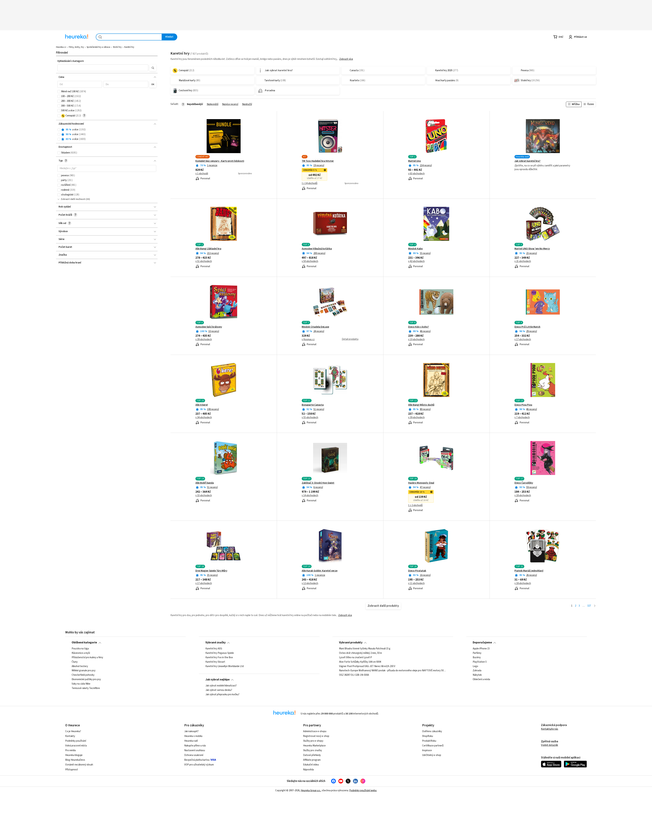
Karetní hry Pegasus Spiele (219, 653)
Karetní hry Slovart (215, 661)
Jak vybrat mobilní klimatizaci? (221, 685)
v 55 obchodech (310, 417)
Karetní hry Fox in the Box (219, 657)
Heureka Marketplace (314, 745)
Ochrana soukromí (193, 755)
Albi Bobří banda (204, 483)
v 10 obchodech (416, 339)
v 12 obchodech (310, 583)
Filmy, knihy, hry (76, 47)
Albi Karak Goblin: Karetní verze (319, 571)
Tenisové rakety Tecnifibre (86, 688)
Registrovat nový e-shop (316, 736)
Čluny (75, 661)
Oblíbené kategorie (84, 643)
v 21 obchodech (522, 261)
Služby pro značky (312, 750)
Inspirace (427, 750)
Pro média (70, 750)
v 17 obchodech (522, 339)
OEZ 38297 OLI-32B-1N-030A (354, 675)
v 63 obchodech (416, 173)
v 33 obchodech (203, 495)
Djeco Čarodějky (523, 483)
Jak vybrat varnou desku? (218, 690)
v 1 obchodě (201, 173)
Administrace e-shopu (314, 731)
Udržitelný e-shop (431, 755)
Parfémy (477, 653)
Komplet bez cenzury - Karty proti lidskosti (219, 161)
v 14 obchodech (310, 495)
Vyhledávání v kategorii (70, 61)
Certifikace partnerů (432, 745)
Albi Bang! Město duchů (421, 405)
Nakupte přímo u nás (195, 745)
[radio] (58, 129)
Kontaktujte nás (549, 729)
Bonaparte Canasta (313, 405)
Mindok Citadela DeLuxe (315, 327)
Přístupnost (71, 769)
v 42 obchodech (416, 261)
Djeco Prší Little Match (527, 327)
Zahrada (477, 670)
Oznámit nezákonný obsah (79, 764)
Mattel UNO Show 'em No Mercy (532, 248)
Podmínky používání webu (363, 790)
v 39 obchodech (203, 339)
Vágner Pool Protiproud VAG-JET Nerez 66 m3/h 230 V (367, 666)
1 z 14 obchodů (309, 183)
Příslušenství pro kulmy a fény (87, 657)
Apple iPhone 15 (481, 648)
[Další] (594, 606)
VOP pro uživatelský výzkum (199, 764)
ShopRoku (427, 736)
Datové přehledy (312, 755)
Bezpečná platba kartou (197, 760)
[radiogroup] (106, 134)
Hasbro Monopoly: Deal (421, 483)
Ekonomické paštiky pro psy (86, 679)
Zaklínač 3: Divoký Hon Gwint (318, 483)
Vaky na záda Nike (81, 684)
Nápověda (308, 769)
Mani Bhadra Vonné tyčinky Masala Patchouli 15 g (364, 648)
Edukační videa (311, 764)
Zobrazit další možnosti (73, 199)
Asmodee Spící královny (208, 327)
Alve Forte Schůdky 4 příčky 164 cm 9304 (360, 661)
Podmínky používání (75, 741)
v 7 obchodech (522, 417)
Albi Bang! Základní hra (208, 248)
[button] (102, 67)
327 (589, 606)
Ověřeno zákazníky (432, 731)
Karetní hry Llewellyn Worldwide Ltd (224, 666)
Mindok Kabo (415, 248)
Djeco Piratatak (417, 571)
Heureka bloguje (74, 755)
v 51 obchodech (203, 261)
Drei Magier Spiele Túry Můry (211, 571)
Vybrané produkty (351, 643)
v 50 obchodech (310, 261)
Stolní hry (117, 47)
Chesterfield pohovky (83, 675)
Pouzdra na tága (80, 648)
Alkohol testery (80, 666)
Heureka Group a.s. (311, 790)
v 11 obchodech (416, 583)
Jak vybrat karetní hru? (527, 161)
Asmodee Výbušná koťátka (317, 248)
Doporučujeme (482, 643)
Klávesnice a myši (81, 653)
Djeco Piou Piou (523, 405)
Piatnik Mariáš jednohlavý (528, 571)
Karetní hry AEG (213, 648)
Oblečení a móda (481, 679)
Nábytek (477, 675)
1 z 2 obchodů (415, 505)
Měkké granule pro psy (83, 670)
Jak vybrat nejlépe (217, 680)
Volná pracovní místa (76, 745)
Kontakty (70, 736)
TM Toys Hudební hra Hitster (318, 161)
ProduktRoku (429, 741)
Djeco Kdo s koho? (418, 327)
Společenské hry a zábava (98, 47)
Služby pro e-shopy (313, 741)
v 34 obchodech (203, 417)
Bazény (477, 657)
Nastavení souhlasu (194, 750)
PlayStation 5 (480, 661)
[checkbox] (58, 91)
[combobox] (129, 36)
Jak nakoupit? (191, 731)
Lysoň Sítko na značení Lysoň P (355, 657)
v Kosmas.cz (308, 339)
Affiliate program (312, 760)
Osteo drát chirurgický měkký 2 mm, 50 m (360, 653)
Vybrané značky (215, 643)
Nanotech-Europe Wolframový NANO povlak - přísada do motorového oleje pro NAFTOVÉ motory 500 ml (393, 670)
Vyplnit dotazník (549, 745)
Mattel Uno (414, 161)
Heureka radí (191, 741)
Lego (475, 666)
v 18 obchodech (522, 495)
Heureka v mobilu (193, 736)
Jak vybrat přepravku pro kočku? (222, 694)
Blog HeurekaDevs (75, 760)
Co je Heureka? (73, 731)
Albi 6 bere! (201, 405)
